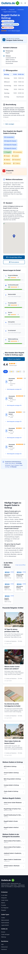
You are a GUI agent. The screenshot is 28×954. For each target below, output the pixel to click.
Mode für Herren (11, 148)
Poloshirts (17, 159)
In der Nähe (4, 895)
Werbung (3, 937)
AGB (2, 944)
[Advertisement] (14, 484)
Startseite (3, 9)
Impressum (4, 949)
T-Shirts (17, 163)
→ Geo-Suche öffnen (20, 565)
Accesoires (18, 152)
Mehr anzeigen (9, 124)
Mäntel (8, 159)
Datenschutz (4, 947)
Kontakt (3, 932)
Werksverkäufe (5, 920)
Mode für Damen (11, 141)
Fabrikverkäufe (5, 922)
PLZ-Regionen (4, 907)
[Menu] (25, 3)
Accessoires (21, 9)
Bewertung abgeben (15, 359)
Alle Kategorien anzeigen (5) (14, 389)
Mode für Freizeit (11, 144)
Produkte (3, 905)
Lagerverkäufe (5, 925)
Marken (3, 902)
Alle (5, 371)
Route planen (15, 262)
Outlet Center (4, 900)
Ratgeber (3, 910)
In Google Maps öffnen (15, 257)
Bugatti (8, 152)
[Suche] (21, 3)
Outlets (3, 917)
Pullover (8, 163)
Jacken (16, 156)
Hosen (8, 156)
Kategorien (12, 9)
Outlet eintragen (5, 934)
